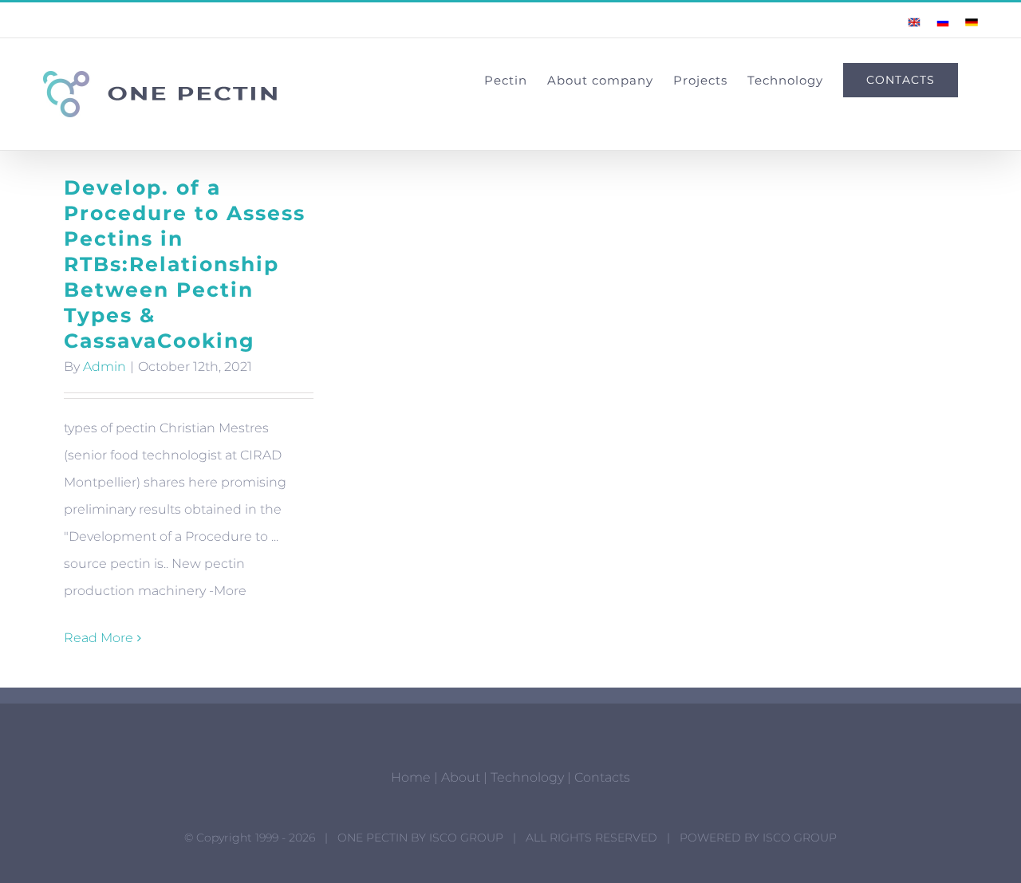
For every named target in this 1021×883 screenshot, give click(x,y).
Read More (98, 637)
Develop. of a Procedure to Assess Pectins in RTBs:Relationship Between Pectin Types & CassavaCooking (185, 264)
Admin (104, 366)
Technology (527, 777)
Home (411, 777)
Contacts (602, 777)
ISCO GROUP (466, 837)
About (460, 777)
